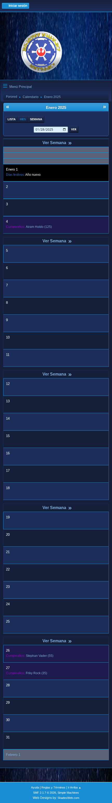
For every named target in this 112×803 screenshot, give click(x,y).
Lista (12, 119)
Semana (36, 119)
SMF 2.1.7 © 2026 (44, 792)
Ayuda (35, 787)
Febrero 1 (13, 755)
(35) (36, 673)
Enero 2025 (56, 107)
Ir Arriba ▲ (74, 787)
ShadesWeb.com (68, 797)
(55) (39, 656)
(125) (39, 227)
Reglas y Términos (53, 787)
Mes (23, 119)
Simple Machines (68, 792)
